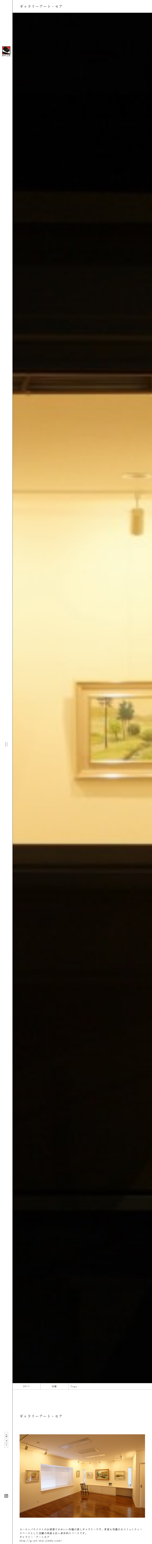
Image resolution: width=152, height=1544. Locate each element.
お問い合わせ (6, 1439)
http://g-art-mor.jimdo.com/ (41, 1541)
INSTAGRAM (6, 1496)
